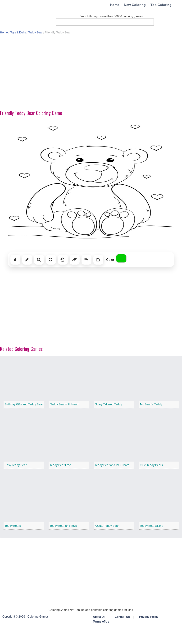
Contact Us (122, 617)
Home (114, 5)
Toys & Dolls (18, 32)
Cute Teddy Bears (151, 465)
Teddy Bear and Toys (63, 525)
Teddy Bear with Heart (64, 404)
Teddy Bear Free (60, 465)
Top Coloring (161, 5)
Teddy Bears (13, 525)
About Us (99, 617)
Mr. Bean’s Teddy (151, 404)
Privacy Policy (149, 617)
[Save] (98, 260)
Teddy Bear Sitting (151, 525)
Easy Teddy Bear (16, 465)
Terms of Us (101, 621)
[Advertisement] (91, 72)
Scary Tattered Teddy (108, 404)
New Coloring (135, 5)
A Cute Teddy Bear (107, 525)
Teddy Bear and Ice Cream (112, 465)
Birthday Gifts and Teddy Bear (24, 404)
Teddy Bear (35, 32)
